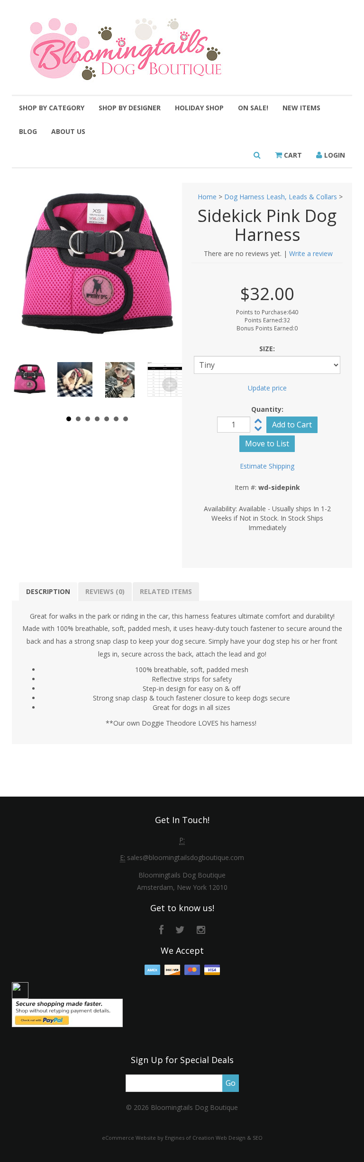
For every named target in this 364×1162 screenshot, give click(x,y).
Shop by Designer (130, 107)
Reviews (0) (105, 591)
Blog (28, 131)
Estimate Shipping (267, 465)
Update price (267, 387)
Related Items (166, 591)
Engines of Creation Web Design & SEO (214, 1137)
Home (207, 196)
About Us (68, 131)
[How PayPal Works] (67, 1012)
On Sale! (253, 107)
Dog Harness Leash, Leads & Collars (280, 196)
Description (48, 591)
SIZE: (267, 348)
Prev (24, 384)
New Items (301, 107)
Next (169, 384)
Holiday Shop (199, 107)
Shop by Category (51, 107)
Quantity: (267, 409)
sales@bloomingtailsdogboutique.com (185, 857)
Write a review (311, 253)
